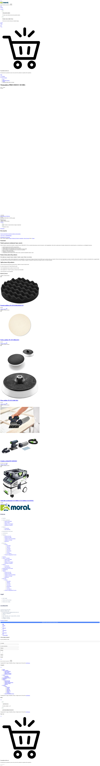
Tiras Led (8, 549)
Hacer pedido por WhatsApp (5, 216)
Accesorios (7, 528)
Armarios (8, 548)
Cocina (8, 552)
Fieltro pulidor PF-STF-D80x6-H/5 (9, 339)
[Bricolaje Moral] (4, 3)
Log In (1, 22)
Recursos (4, 543)
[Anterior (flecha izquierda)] (0, 765)
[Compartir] (2, 764)
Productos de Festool (15, 238)
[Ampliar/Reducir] (0, 764)
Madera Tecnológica (9, 524)
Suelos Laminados (8, 521)
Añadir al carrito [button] (3, 343)
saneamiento (21, 238)
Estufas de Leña (8, 536)
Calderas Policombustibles (10, 538)
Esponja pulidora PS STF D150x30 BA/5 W (11, 305)
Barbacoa (7, 541)
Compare (1, 222)
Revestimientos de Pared (7, 531)
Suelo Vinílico (7, 522)
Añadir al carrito (3, 220)
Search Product (4, 77)
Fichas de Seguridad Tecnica (10, 554)
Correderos (9, 553)
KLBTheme (28, 695)
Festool (3, 81)
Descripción (2, 228)
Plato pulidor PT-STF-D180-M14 (9, 400)
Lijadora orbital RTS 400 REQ (8, 461)
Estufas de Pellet (8, 537)
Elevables (9, 545)
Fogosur (4, 534)
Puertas (4, 518)
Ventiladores (5, 533)
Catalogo (3, 76)
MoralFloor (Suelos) (9, 525)
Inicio (3, 79)
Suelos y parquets (6, 520)
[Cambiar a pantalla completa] (1, 764)
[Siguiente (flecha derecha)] (1, 765)
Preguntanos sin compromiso (5, 237)
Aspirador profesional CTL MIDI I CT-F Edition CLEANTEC (17, 500)
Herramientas (7, 529)
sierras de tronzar (26, 238)
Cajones (8, 547)
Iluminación (9, 551)
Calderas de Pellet (8, 540)
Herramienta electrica (5, 80)
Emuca (6, 544)
